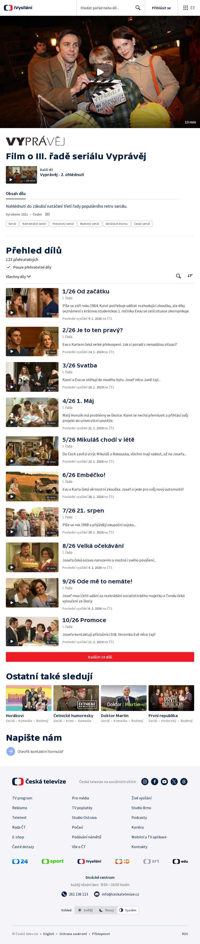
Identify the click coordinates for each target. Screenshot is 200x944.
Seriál (12, 223)
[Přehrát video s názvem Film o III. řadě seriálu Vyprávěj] (100, 72)
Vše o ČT (79, 846)
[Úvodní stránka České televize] (39, 781)
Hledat (138, 8)
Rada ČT (19, 827)
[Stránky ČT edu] (180, 862)
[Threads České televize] (184, 781)
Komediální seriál (34, 223)
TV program (22, 797)
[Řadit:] (190, 276)
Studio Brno (141, 807)
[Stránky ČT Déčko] (122, 862)
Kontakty (139, 846)
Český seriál (142, 223)
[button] (100, 72)
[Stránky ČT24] (20, 862)
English (48, 934)
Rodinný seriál (89, 223)
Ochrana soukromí (73, 934)
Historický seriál (63, 223)
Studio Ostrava (84, 817)
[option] (85, 910)
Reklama (19, 807)
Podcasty (139, 817)
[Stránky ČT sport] (53, 862)
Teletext (19, 817)
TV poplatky (82, 807)
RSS (185, 934)
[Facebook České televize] (155, 781)
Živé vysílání (141, 797)
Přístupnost (101, 934)
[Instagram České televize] (145, 781)
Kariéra (137, 827)
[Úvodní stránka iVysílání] (22, 8)
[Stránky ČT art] (151, 862)
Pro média (80, 797)
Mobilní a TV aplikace (149, 836)
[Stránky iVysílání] (89, 862)
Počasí (77, 827)
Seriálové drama (117, 223)
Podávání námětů (86, 836)
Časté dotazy (23, 846)
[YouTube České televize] (164, 781)
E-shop (18, 836)
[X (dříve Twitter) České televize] (174, 781)
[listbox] (106, 910)
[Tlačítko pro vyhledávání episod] (179, 276)
